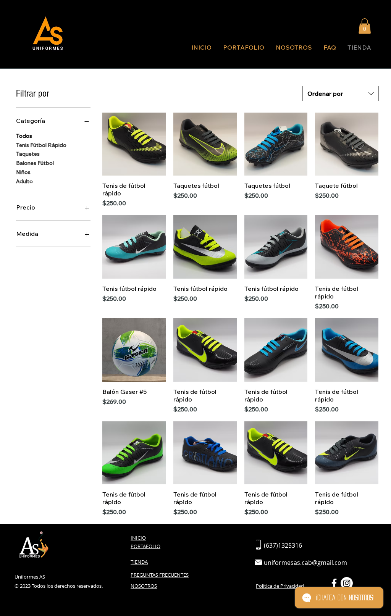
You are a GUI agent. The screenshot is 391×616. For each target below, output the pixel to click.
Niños (23, 172)
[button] (364, 26)
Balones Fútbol (35, 163)
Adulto (24, 181)
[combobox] (340, 93)
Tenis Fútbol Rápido (41, 145)
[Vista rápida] (134, 144)
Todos (24, 135)
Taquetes (28, 153)
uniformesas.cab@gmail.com (305, 562)
